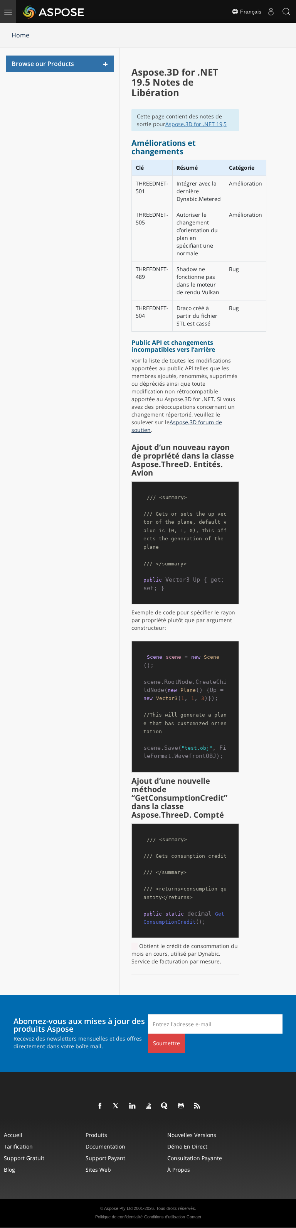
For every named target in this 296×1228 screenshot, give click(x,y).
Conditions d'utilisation (164, 1217)
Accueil (13, 1135)
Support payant (105, 1158)
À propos (178, 1169)
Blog (9, 1169)
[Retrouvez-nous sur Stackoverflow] (149, 1106)
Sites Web (98, 1169)
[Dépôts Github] (181, 1106)
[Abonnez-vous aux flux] (197, 1106)
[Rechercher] (286, 11)
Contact (194, 1217)
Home (20, 35)
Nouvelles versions (191, 1135)
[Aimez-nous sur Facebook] (100, 1106)
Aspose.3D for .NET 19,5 (196, 124)
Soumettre (166, 1043)
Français (250, 11)
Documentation (105, 1146)
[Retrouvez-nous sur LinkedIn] (133, 1106)
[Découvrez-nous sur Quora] (165, 1106)
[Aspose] (54, 11)
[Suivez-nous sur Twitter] (116, 1106)
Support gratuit (24, 1158)
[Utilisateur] (271, 11)
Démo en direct (187, 1146)
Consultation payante (194, 1158)
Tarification (18, 1146)
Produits (96, 1135)
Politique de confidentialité (119, 1217)
